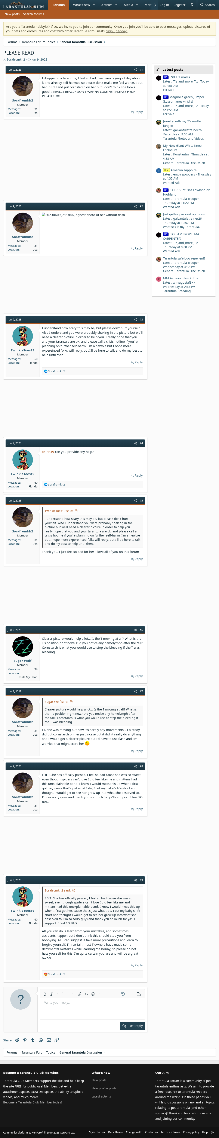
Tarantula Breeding (177, 291)
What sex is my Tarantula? (181, 227)
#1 (141, 69)
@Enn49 (48, 451)
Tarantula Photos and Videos (183, 138)
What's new (81, 5)
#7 (141, 691)
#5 (141, 500)
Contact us (151, 1132)
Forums (59, 5)
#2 (141, 206)
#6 (141, 630)
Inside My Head (27, 677)
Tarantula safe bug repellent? (184, 258)
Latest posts (173, 69)
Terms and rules (170, 1132)
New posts (12, 14)
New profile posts (104, 1088)
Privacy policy (191, 1132)
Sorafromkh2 (16, 59)
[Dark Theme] (192, 5)
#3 (141, 319)
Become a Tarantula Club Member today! (32, 1102)
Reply (139, 112)
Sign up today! (116, 31)
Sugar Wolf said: (56, 702)
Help (205, 1132)
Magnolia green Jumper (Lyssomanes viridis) (183, 99)
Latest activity (101, 1096)
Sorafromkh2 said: (58, 890)
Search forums (33, 14)
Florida (33, 363)
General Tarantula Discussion (184, 163)
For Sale (168, 90)
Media (128, 5)
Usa (35, 113)
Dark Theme (115, 1132)
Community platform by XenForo (39, 1132)
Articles (106, 5)
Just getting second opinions (184, 214)
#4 (141, 443)
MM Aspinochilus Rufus (180, 278)
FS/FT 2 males (177, 77)
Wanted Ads (171, 183)
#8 (141, 766)
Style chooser (97, 1132)
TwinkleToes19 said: (59, 511)
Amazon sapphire (180, 170)
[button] (93, 5)
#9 (141, 880)
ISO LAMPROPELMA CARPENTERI (181, 236)
